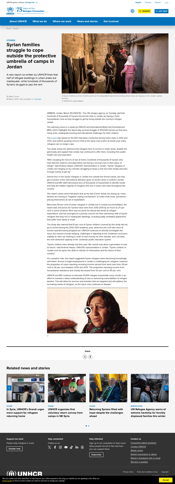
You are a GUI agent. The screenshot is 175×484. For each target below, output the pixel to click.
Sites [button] (132, 11)
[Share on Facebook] (90, 357)
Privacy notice (128, 472)
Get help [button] (163, 11)
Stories (15, 28)
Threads (82, 447)
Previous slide (9, 387)
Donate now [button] (14, 448)
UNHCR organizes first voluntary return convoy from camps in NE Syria (65, 412)
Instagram (60, 447)
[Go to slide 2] (89, 426)
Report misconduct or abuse (144, 454)
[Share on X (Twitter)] (85, 357)
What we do (40, 21)
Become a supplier (139, 462)
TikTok (71, 447)
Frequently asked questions (143, 443)
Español (158, 2)
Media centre (137, 450)
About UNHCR (18, 21)
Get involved (111, 21)
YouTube (66, 447)
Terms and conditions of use (147, 472)
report (54, 137)
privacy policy (7, 481)
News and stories (87, 21)
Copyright (164, 472)
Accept (166, 480)
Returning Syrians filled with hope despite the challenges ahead (106, 412)
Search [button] (125, 11)
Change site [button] (29, 2)
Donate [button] (146, 11)
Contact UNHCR (138, 446)
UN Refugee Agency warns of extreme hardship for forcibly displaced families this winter (148, 412)
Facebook (55, 447)
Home (9, 28)
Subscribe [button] (96, 454)
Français (148, 2)
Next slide (165, 387)
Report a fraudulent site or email (145, 458)
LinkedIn (76, 447)
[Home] (23, 11)
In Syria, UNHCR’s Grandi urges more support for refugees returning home (25, 412)
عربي (166, 2)
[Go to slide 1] (87, 426)
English (138, 2)
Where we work (62, 21)
